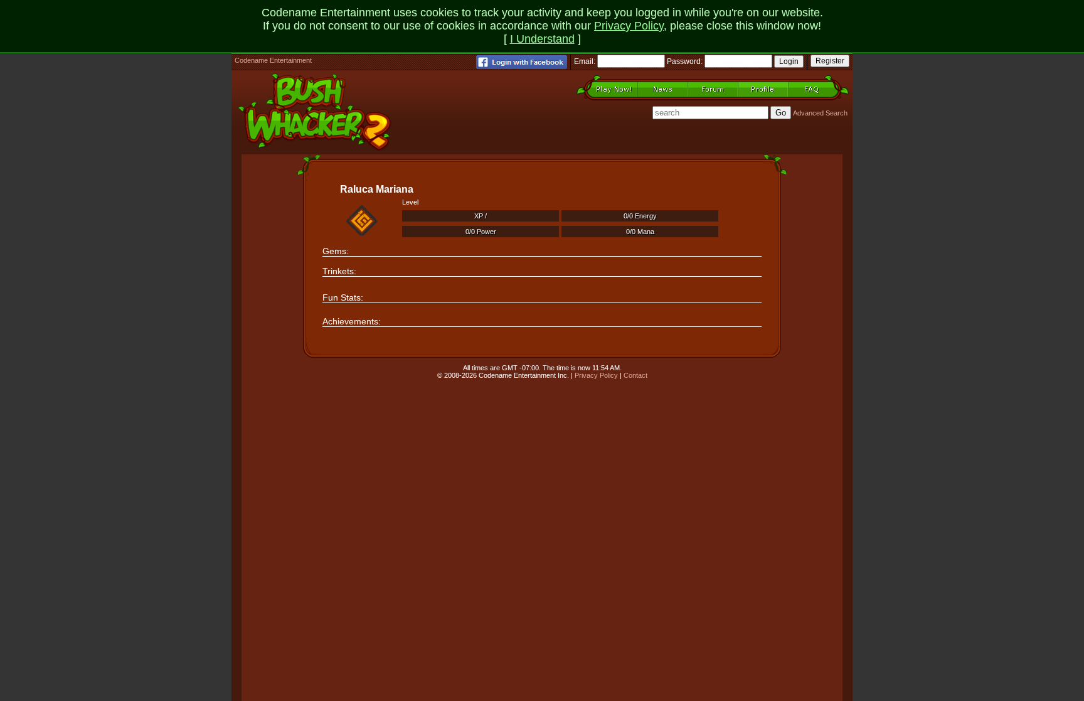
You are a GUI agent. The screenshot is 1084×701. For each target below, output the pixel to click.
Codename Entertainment (273, 60)
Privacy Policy (629, 25)
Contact (635, 375)
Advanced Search (820, 113)
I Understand (542, 39)
